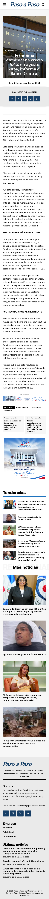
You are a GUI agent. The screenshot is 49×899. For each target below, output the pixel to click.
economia (8, 411)
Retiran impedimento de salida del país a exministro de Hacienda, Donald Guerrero (34, 426)
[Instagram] (13, 813)
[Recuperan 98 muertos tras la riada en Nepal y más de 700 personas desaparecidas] (9, 543)
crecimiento (36, 407)
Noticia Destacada (32, 50)
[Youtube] (28, 813)
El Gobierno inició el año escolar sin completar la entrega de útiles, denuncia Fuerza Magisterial (30, 530)
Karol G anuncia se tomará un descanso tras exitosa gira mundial (12, 425)
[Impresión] (30, 98)
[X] (18, 98)
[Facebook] (12, 98)
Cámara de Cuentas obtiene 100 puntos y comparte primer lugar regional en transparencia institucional (32, 505)
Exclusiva (7, 857)
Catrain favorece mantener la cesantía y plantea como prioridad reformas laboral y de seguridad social (31, 556)
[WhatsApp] (24, 98)
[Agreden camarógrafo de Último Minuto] (9, 518)
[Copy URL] (37, 98)
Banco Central (22, 407)
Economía (11, 50)
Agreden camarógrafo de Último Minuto (29, 518)
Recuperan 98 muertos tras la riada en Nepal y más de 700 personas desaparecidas (31, 543)
